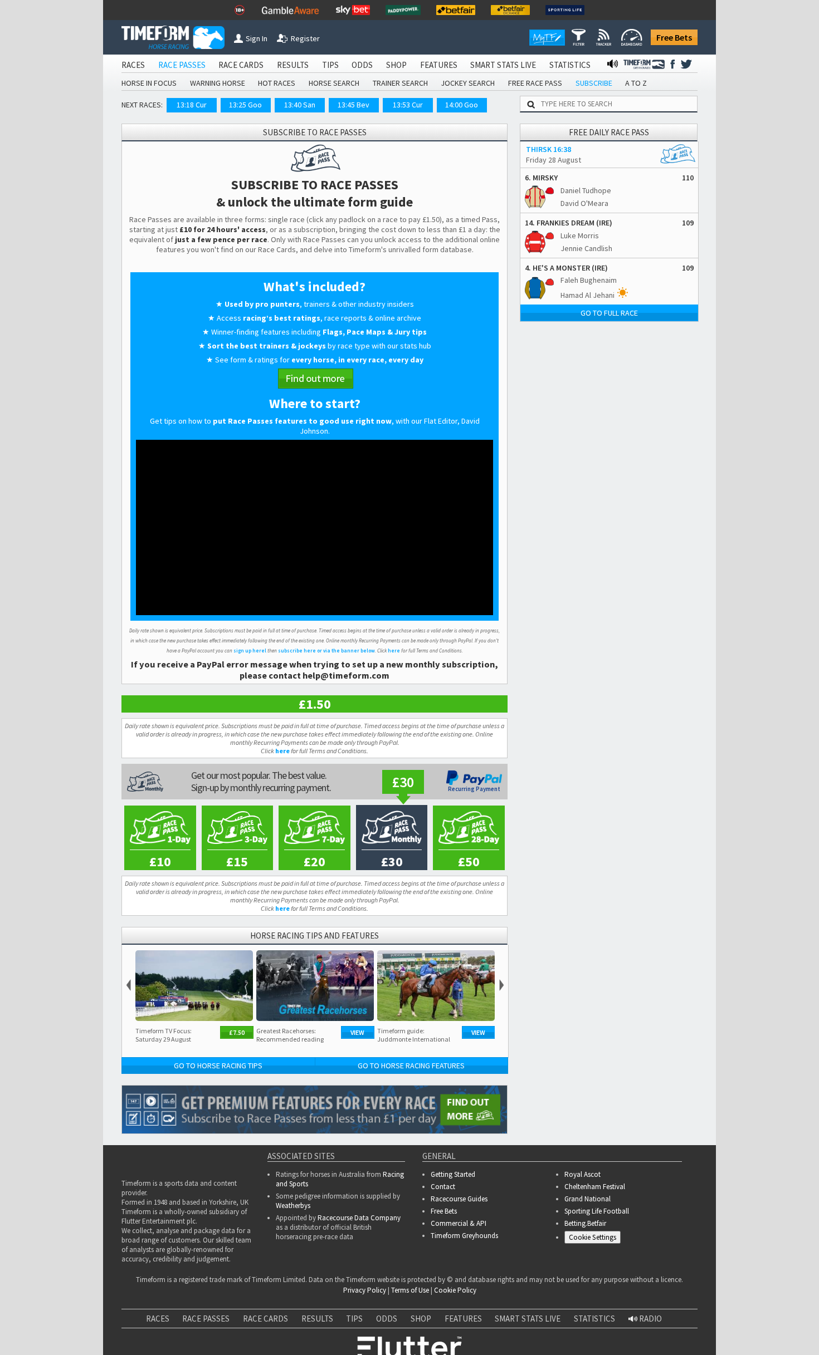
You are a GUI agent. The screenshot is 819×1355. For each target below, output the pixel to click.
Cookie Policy (455, 1290)
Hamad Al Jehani (587, 295)
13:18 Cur (192, 105)
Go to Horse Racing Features (411, 1066)
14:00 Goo (461, 105)
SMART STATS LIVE (503, 65)
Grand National (587, 1199)
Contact (443, 1186)
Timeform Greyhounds (464, 1235)
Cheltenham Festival (594, 1186)
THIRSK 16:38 (548, 149)
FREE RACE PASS (535, 83)
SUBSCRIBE (594, 83)
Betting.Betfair (585, 1223)
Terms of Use (410, 1290)
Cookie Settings (592, 1237)
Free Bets (674, 37)
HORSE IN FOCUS (149, 83)
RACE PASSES (182, 65)
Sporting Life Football (596, 1211)
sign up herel (249, 650)
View (357, 1032)
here (394, 650)
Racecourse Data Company (359, 1218)
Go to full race (609, 313)
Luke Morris (579, 235)
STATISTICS (570, 65)
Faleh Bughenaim (588, 280)
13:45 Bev (353, 105)
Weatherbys (293, 1205)
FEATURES (438, 65)
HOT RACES (276, 83)
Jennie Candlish (586, 248)
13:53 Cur (408, 105)
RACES (133, 65)
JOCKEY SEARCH (468, 83)
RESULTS (293, 65)
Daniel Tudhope (585, 190)
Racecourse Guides (459, 1199)
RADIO (649, 1318)
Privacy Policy (364, 1290)
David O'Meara (584, 203)
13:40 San (299, 105)
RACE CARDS (241, 65)
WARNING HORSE (217, 83)
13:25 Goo (245, 105)
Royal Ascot (582, 1174)
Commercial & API (458, 1223)
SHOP (396, 65)
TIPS (330, 65)
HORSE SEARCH (334, 83)
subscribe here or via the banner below (326, 650)
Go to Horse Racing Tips (218, 1066)
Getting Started (453, 1174)
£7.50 (237, 1032)
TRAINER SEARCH (400, 83)
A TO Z (636, 83)
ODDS (362, 65)
